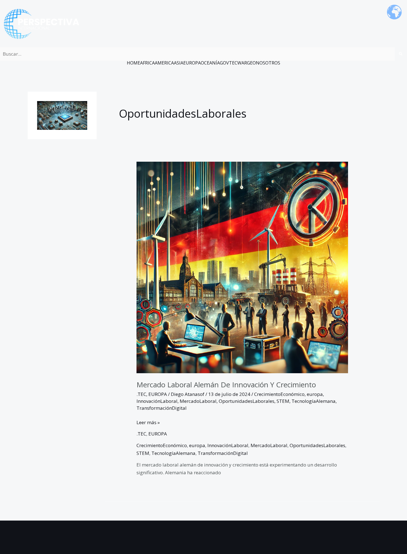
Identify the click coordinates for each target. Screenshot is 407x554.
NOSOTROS (268, 63)
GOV (224, 63)
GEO (251, 63)
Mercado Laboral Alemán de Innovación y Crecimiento (226, 385)
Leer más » (148, 422)
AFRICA (147, 63)
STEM (283, 401)
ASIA (178, 63)
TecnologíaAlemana (314, 401)
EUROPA (192, 63)
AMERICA (164, 63)
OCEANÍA (210, 63)
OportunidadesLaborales (246, 401)
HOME (133, 63)
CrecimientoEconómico (279, 394)
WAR (242, 63)
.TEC (141, 394)
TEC (233, 63)
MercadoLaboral (198, 401)
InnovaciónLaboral (156, 401)
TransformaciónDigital (161, 408)
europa (315, 394)
